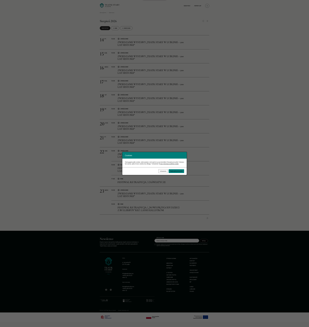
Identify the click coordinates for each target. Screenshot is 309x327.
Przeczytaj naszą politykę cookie (169, 164)
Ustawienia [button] (163, 171)
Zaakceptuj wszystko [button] (176, 171)
